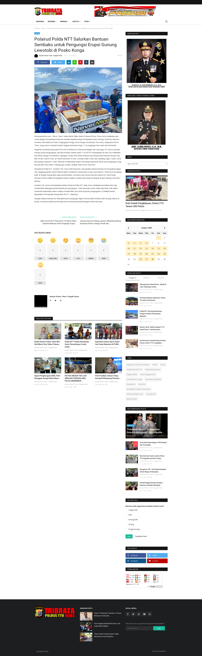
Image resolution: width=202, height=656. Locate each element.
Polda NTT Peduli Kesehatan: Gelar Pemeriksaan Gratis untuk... (77, 344)
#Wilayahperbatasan (152, 369)
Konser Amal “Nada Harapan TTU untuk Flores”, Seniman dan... (152, 328)
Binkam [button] (63, 21)
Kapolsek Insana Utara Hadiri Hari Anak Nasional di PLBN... (107, 343)
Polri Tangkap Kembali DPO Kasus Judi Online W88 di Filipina (107, 625)
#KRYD (155, 365)
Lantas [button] (75, 21)
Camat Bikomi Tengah (134, 379)
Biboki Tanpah (132, 399)
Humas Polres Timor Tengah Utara (50, 56)
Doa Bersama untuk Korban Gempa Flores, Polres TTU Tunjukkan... (153, 342)
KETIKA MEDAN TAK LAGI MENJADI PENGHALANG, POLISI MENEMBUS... (76, 378)
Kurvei (163, 365)
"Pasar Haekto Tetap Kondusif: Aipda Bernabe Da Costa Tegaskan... (106, 635)
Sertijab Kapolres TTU (134, 369)
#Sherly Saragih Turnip (135, 394)
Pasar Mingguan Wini (148, 374)
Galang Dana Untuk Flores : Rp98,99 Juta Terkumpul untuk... (153, 285)
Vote (129, 536)
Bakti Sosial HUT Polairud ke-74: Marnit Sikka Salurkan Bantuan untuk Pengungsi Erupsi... (58, 222)
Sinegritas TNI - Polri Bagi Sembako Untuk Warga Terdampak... (153, 470)
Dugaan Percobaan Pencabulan (138, 365)
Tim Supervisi (151, 394)
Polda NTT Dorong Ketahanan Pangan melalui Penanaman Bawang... (151, 313)
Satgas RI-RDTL (132, 374)
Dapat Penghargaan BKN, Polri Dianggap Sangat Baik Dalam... (47, 377)
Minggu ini (132, 278)
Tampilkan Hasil (141, 536)
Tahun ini (160, 278)
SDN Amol (142, 384)
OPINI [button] (86, 21)
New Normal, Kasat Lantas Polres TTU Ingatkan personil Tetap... (152, 457)
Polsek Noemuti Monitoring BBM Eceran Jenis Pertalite (146, 205)
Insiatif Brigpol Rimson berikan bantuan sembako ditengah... (151, 484)
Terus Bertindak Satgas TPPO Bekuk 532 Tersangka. (153, 444)
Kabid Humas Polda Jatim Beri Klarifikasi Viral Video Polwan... (47, 343)
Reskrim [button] (51, 21)
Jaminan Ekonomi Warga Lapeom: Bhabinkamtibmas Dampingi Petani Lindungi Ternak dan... (100, 222)
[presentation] (159, 179)
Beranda (40, 21)
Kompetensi (131, 384)
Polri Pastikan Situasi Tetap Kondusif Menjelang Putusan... (108, 377)
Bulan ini (147, 278)
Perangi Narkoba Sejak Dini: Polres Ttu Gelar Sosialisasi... (153, 299)
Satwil (43, 28)
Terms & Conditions (159, 651)
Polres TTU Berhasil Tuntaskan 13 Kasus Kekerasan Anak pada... (107, 614)
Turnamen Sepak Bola (153, 379)
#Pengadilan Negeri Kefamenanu (138, 389)
